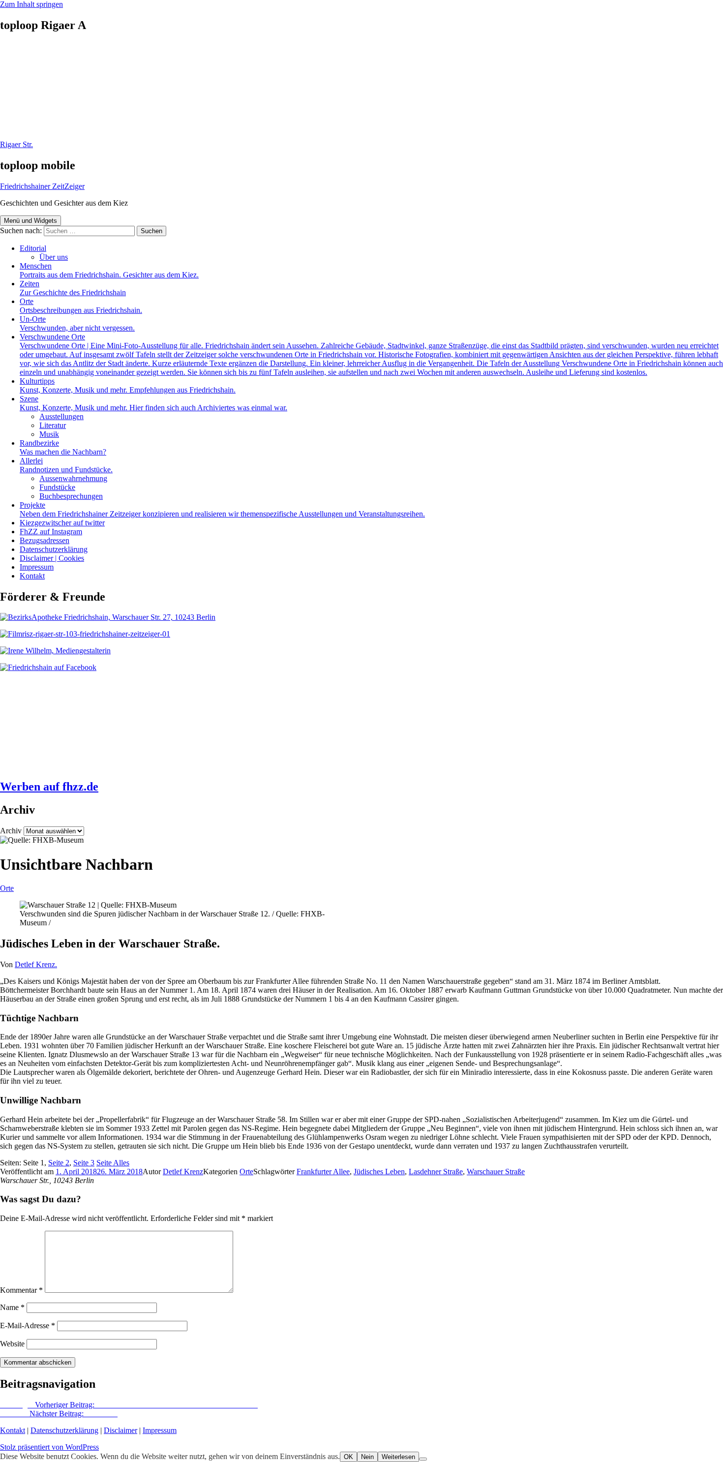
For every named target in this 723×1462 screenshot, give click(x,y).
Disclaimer (120, 1430)
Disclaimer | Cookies (52, 558)
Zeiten (73, 288)
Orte (81, 305)
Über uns (53, 257)
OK (348, 1457)
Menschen (109, 270)
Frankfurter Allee (323, 1171)
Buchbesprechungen (71, 496)
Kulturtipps (128, 385)
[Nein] (423, 1459)
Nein (367, 1457)
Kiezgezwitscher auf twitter (62, 522)
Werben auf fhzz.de (49, 786)
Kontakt (32, 576)
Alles (112, 1162)
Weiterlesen (398, 1457)
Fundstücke (57, 487)
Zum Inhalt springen (31, 4)
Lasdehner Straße (436, 1171)
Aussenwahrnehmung (73, 478)
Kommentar (21, 1290)
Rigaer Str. (16, 144)
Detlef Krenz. (36, 964)
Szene (153, 403)
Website (12, 1344)
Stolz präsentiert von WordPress (49, 1447)
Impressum (37, 567)
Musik (49, 434)
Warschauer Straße (496, 1171)
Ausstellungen (61, 416)
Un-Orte (77, 323)
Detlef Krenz (183, 1171)
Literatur (52, 425)
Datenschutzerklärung (54, 549)
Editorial (33, 248)
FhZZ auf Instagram (51, 531)
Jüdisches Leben (379, 1171)
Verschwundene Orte (371, 354)
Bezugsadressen (44, 540)
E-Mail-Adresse (27, 1325)
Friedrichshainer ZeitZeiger (42, 186)
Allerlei (66, 465)
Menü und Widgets (30, 220)
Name (12, 1307)
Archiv (11, 830)
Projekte (222, 509)
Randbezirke (63, 447)
